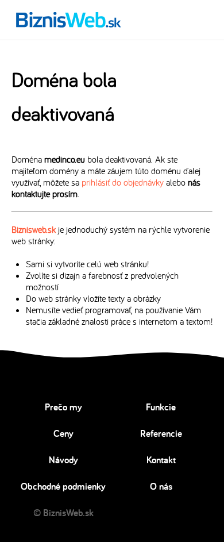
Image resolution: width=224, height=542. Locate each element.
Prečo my (63, 407)
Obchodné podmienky (63, 486)
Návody (63, 459)
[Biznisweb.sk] (68, 19)
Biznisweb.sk (33, 229)
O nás (161, 486)
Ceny (63, 433)
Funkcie (161, 407)
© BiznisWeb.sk (63, 512)
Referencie (161, 433)
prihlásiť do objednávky (123, 182)
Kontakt (161, 459)
